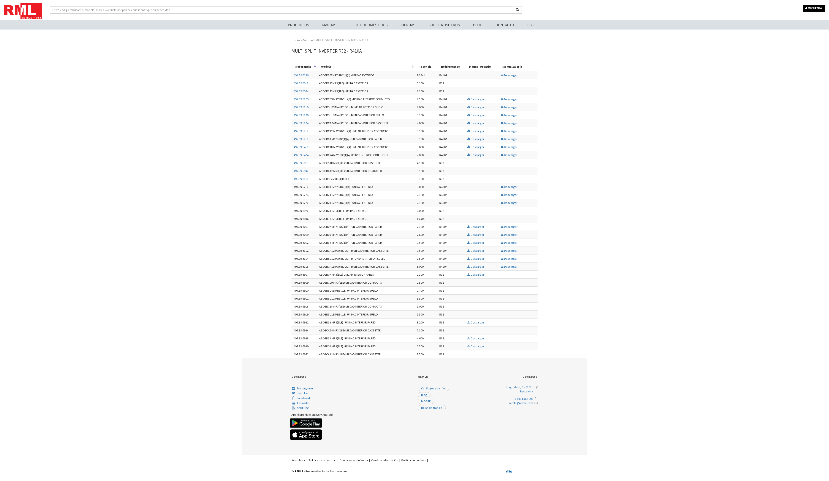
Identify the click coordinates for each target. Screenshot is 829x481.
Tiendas (408, 25)
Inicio (296, 40)
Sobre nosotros (444, 25)
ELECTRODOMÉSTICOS (369, 25)
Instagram (305, 388)
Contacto (505, 25)
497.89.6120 (301, 115)
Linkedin (303, 403)
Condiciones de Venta (354, 460)
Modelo (326, 67)
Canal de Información (384, 460)
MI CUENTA (814, 8)
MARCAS (329, 25)
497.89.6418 (301, 147)
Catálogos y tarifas (433, 388)
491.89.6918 (301, 83)
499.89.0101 (301, 179)
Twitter (303, 393)
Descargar (510, 75)
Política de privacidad (323, 460)
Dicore (308, 40)
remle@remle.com (521, 403)
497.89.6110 (301, 107)
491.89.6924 (301, 91)
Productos (298, 25)
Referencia (303, 67)
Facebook (303, 398)
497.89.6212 (301, 131)
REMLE (298, 471)
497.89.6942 (301, 171)
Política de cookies (413, 460)
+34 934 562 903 (523, 399)
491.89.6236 (301, 75)
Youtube (303, 408)
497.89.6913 (301, 163)
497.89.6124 (301, 123)
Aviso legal (298, 460)
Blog (478, 25)
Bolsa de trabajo (431, 408)
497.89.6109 (301, 99)
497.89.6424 (301, 155)
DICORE (426, 401)
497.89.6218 (301, 139)
